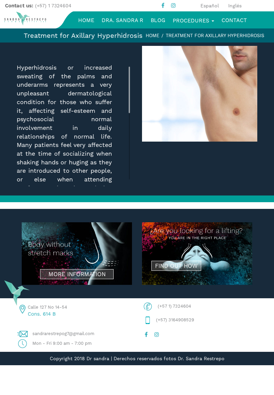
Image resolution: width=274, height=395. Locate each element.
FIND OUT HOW (176, 265)
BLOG (158, 20)
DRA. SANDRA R (122, 20)
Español (209, 5)
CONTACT (234, 20)
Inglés (235, 5)
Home (152, 35)
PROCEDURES (192, 20)
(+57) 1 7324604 (53, 5)
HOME (86, 20)
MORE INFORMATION (77, 274)
